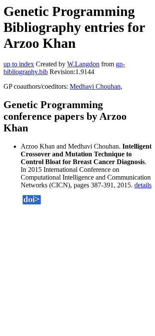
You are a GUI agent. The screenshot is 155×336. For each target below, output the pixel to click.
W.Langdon (83, 64)
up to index (18, 64)
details (143, 185)
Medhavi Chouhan (95, 86)
